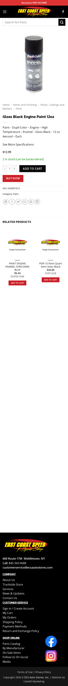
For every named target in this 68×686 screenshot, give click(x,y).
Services (8, 589)
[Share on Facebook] (12, 202)
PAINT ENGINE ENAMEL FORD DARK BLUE (17, 266)
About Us (9, 580)
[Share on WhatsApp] (6, 202)
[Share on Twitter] (18, 202)
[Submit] (61, 22)
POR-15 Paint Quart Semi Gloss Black (50, 265)
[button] (5, 11)
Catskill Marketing (34, 681)
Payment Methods (15, 626)
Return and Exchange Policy (21, 631)
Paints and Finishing (25, 104)
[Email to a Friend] (25, 202)
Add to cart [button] (17, 283)
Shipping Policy (12, 622)
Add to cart (32, 169)
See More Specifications (18, 144)
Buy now (13, 178)
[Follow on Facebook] (63, 11)
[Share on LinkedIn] (37, 202)
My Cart (8, 613)
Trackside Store (13, 584)
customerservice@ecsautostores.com (27, 567)
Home (6, 104)
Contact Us (10, 598)
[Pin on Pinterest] (31, 202)
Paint (19, 108)
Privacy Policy (43, 672)
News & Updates (13, 593)
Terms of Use (25, 672)
